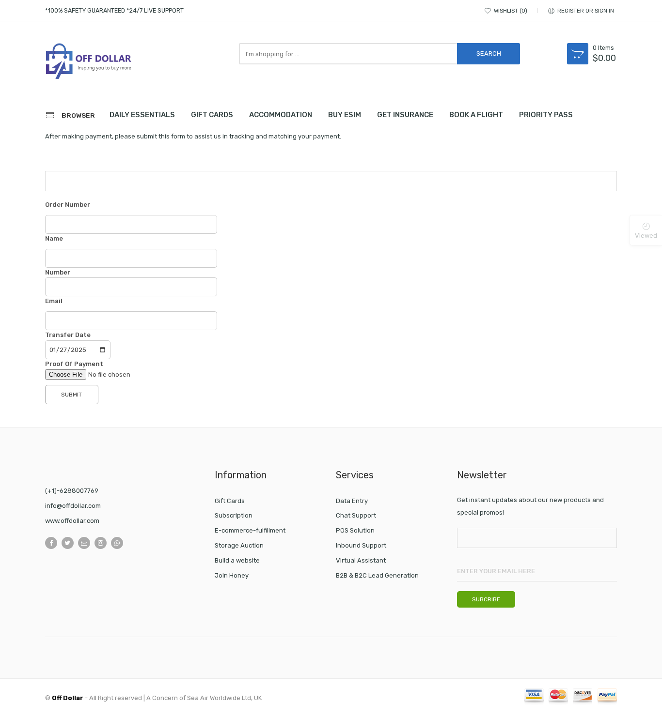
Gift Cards (230, 500)
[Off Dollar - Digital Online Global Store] (88, 62)
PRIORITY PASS (546, 114)
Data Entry (352, 500)
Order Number (67, 204)
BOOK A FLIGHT (476, 114)
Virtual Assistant (361, 560)
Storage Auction (239, 545)
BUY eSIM (344, 114)
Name (54, 238)
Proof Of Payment (74, 363)
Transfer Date (68, 334)
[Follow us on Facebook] (51, 543)
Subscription (233, 515)
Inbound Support (361, 545)
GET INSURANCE (405, 114)
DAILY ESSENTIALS (142, 114)
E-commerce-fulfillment (250, 530)
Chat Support (356, 515)
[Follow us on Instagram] (101, 543)
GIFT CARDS (212, 114)
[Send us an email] (84, 543)
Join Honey (232, 575)
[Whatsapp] (117, 543)
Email (54, 301)
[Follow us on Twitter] (68, 543)
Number (57, 272)
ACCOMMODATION (280, 114)
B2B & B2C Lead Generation (377, 575)
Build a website (237, 560)
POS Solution (355, 530)
